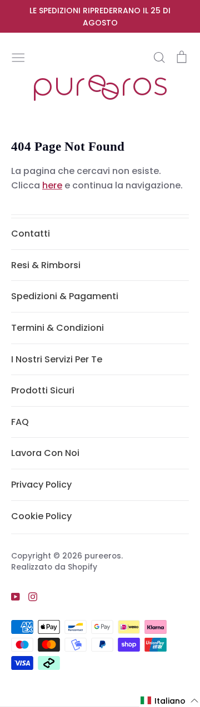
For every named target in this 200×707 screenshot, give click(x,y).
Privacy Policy (41, 484)
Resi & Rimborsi (46, 265)
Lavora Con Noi (45, 453)
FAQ (20, 422)
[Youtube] (11, 596)
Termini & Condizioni (57, 327)
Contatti (30, 233)
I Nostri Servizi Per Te (56, 359)
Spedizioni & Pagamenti (64, 296)
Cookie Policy (41, 516)
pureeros (102, 555)
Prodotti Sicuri (42, 390)
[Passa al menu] (18, 56)
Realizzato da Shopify (54, 566)
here (52, 185)
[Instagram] (28, 596)
